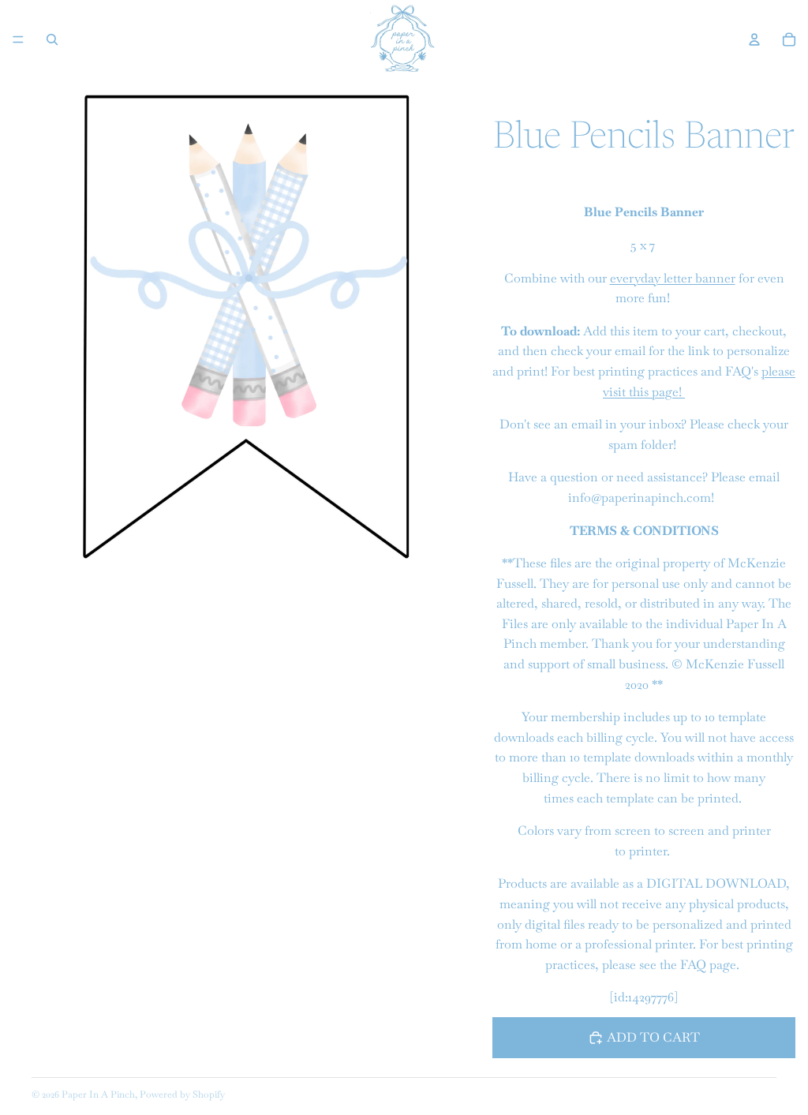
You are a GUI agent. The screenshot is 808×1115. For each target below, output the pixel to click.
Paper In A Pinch (98, 1094)
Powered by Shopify (182, 1094)
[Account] (754, 39)
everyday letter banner (672, 278)
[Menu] (18, 39)
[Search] (52, 39)
